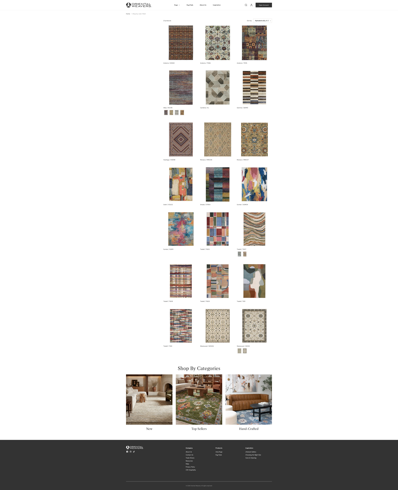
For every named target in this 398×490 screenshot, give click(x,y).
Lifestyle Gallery (250, 452)
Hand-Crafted (248, 429)
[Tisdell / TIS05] (217, 229)
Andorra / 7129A (205, 63)
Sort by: (249, 21)
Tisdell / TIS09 (205, 301)
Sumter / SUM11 (168, 249)
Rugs (176, 5)
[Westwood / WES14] (239, 350)
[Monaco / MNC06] (217, 139)
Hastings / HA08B (169, 160)
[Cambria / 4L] (217, 87)
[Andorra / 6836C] (180, 42)
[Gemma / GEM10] (254, 87)
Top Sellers (199, 429)
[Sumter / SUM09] (254, 184)
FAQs (187, 464)
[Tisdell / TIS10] (239, 254)
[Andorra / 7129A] (217, 42)
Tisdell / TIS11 (241, 301)
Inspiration (217, 5)
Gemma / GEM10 (242, 108)
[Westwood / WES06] (217, 325)
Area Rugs (219, 452)
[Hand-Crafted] (249, 399)
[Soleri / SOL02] (180, 184)
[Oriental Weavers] (139, 447)
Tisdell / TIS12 (167, 346)
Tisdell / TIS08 (168, 301)
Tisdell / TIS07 (241, 249)
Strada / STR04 (205, 204)
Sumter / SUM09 (242, 204)
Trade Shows (190, 458)
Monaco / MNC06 (206, 160)
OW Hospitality (191, 470)
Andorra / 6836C (169, 63)
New (149, 429)
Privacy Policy (190, 467)
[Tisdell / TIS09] (217, 281)
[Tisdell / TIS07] (254, 229)
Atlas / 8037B (167, 108)
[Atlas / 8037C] (182, 112)
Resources (189, 461)
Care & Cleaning (250, 458)
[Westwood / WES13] (254, 325)
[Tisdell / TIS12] (180, 325)
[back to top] (394, 486)
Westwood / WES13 (243, 346)
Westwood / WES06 (207, 346)
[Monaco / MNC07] (254, 139)
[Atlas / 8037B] (180, 87)
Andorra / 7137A (242, 63)
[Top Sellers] (199, 399)
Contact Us (189, 455)
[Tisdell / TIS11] (254, 281)
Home (128, 14)
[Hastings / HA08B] (180, 139)
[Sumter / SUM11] (180, 229)
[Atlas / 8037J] (171, 112)
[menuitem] (177, 5)
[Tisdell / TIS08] (180, 281)
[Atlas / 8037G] (176, 112)
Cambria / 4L (204, 108)
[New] (149, 399)
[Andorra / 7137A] (254, 42)
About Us (203, 5)
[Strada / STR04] (217, 184)
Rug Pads (190, 5)
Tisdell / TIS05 (205, 249)
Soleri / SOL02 (168, 204)
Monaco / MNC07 (243, 160)
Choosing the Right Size (253, 455)
